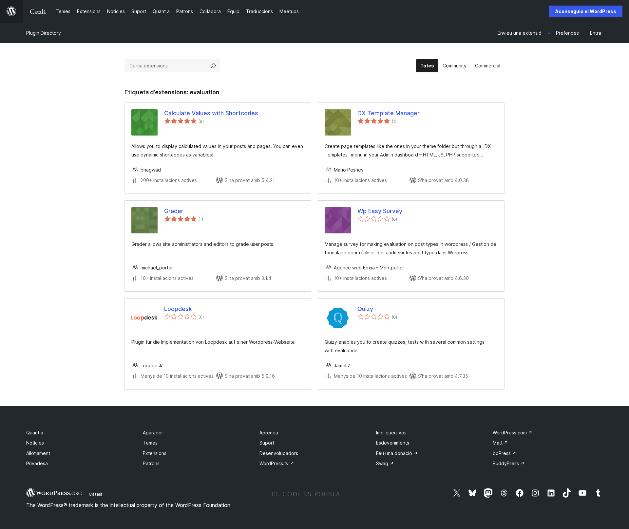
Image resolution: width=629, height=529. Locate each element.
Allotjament (38, 453)
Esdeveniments (392, 443)
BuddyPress (508, 463)
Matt (500, 443)
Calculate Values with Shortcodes (211, 113)
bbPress (504, 453)
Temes (150, 443)
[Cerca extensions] (213, 65)
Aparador (153, 432)
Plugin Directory (43, 33)
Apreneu (268, 432)
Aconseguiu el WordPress (585, 11)
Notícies (35, 443)
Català (96, 494)
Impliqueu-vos (391, 432)
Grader (173, 211)
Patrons (151, 463)
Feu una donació (397, 453)
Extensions (154, 453)
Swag (385, 463)
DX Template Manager (388, 113)
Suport (266, 443)
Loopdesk (178, 308)
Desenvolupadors (278, 453)
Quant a (34, 432)
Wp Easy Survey (379, 211)
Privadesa (37, 463)
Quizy (365, 308)
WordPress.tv (276, 463)
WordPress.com (512, 432)
